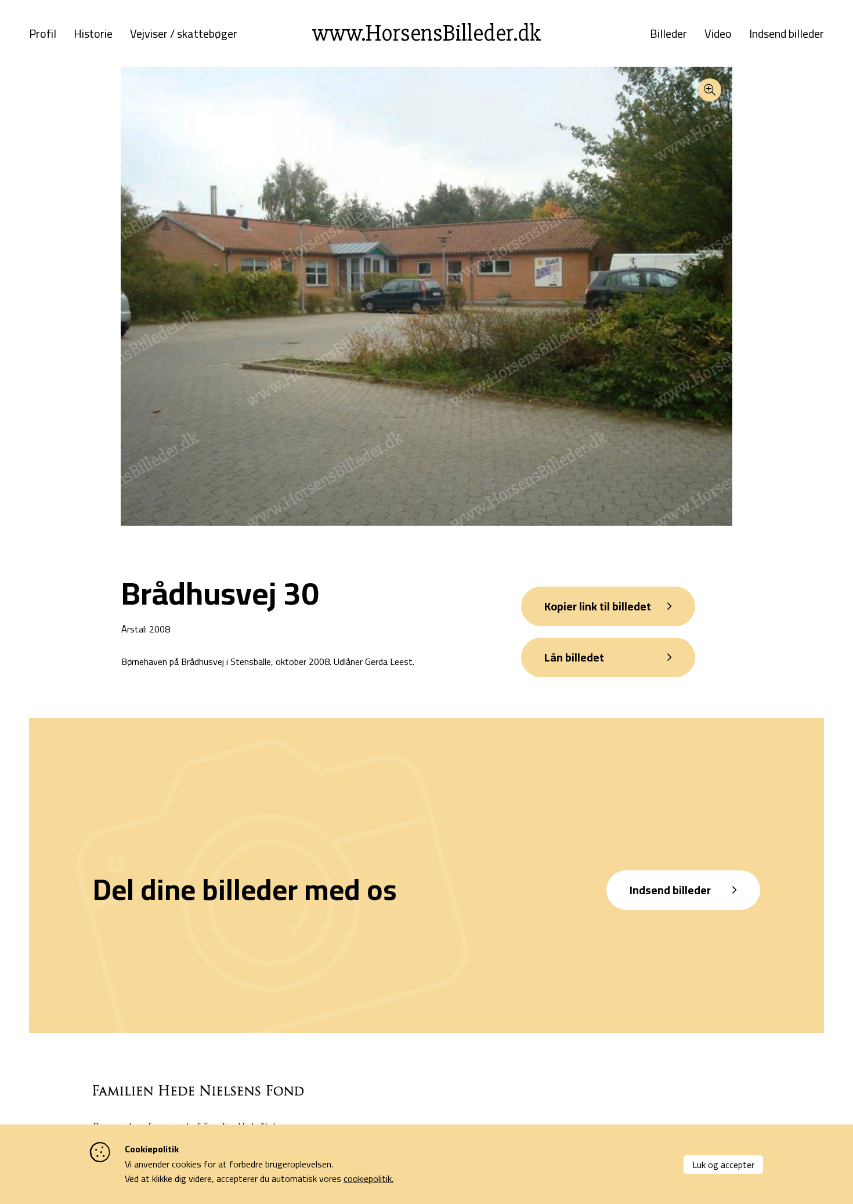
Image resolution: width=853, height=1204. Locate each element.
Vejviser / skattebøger (183, 33)
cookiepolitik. (368, 1178)
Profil (42, 33)
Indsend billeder (786, 33)
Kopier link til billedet (597, 606)
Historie (93, 33)
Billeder (668, 33)
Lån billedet (574, 657)
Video (718, 33)
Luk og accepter (723, 1164)
